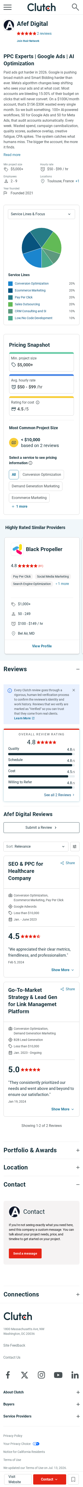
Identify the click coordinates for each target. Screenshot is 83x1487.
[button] (36, 846)
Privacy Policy (12, 1436)
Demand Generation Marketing (36, 486)
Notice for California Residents (24, 1452)
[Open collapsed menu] (7, 7)
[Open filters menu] (74, 846)
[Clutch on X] (24, 1374)
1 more (21, 506)
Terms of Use (12, 1460)
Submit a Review (38, 827)
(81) (40, 566)
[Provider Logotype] (9, 25)
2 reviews (44, 33)
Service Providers (17, 1416)
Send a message (25, 1253)
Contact (47, 1479)
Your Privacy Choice (17, 1444)
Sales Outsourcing (27, 304)
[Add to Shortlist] (73, 1479)
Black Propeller (44, 549)
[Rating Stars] (27, 565)
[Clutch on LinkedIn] (75, 1374)
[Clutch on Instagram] (41, 1374)
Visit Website (14, 1479)
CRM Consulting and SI (30, 311)
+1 (77, 181)
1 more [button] (63, 584)
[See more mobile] (63, 970)
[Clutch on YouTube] (58, 1374)
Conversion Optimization (32, 283)
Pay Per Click (24, 297)
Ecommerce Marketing (30, 290)
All (14, 474)
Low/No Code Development (33, 318)
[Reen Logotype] (17, 549)
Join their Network (28, 41)
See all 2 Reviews (57, 795)
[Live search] (75, 7)
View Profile (42, 646)
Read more (12, 155)
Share (70, 863)
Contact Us (11, 1357)
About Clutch (13, 1392)
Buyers (8, 1404)
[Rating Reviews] (26, 33)
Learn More (22, 718)
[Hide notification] (73, 690)
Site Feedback (14, 1345)
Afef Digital (32, 23)
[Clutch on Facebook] (7, 1374)
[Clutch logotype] (41, 7)
